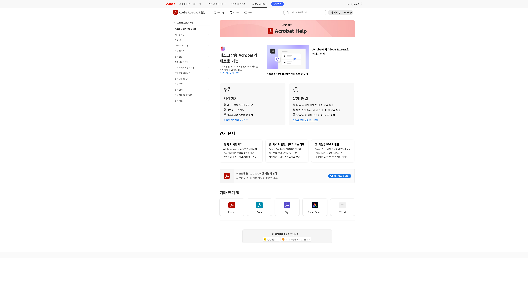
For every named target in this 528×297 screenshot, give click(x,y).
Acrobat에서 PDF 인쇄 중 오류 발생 (315, 105)
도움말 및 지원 (258, 4)
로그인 (356, 4)
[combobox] (304, 12)
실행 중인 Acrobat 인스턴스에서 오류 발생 (318, 110)
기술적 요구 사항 (235, 110)
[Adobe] (170, 4)
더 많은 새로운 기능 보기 (230, 72)
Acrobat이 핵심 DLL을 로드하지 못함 (315, 115)
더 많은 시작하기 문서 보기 (235, 120)
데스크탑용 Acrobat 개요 (240, 105)
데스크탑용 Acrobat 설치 (240, 115)
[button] (348, 4)
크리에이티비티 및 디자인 (190, 4)
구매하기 (277, 4)
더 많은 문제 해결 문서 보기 (305, 120)
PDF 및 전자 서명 (216, 4)
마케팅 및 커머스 (238, 4)
